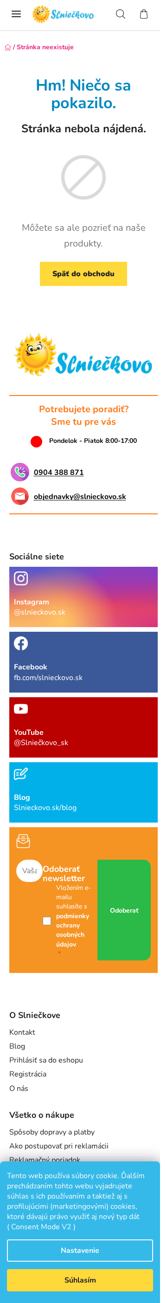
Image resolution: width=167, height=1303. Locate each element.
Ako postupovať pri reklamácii (59, 1146)
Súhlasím (80, 1280)
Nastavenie (80, 1250)
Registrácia (27, 1074)
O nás (18, 1088)
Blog (17, 1046)
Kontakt (22, 1032)
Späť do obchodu (83, 274)
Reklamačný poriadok (44, 1160)
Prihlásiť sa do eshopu (46, 1060)
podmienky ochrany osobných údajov (72, 930)
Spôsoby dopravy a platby (52, 1132)
